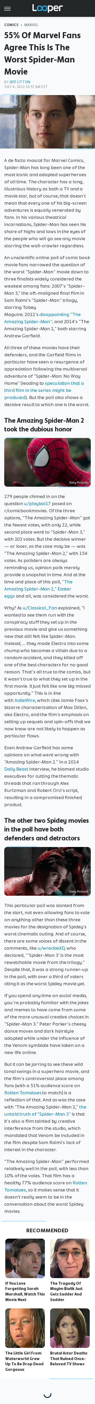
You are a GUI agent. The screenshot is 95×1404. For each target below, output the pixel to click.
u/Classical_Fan (40, 608)
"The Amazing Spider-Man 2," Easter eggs (38, 589)
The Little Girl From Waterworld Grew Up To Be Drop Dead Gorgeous (24, 1361)
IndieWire (25, 700)
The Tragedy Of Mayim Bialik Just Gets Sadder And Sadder (66, 1291)
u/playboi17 (37, 503)
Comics (11, 25)
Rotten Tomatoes (22, 1093)
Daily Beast (16, 769)
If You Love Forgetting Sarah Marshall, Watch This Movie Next (25, 1291)
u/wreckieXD (51, 948)
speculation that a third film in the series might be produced (44, 390)
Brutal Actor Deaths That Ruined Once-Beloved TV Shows (68, 1359)
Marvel (31, 25)
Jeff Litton (19, 82)
